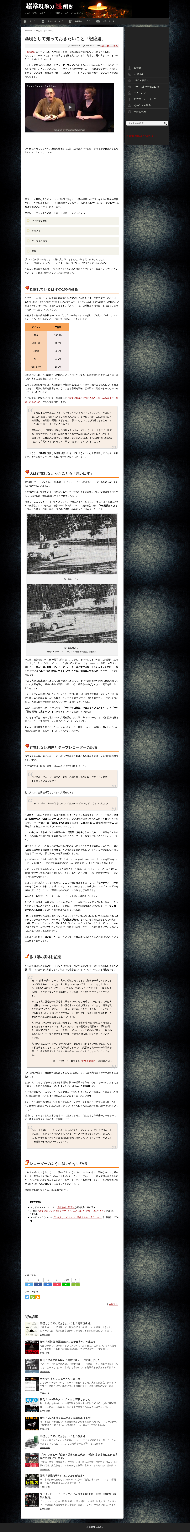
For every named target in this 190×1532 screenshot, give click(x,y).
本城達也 (113, 1304)
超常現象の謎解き (95, 1527)
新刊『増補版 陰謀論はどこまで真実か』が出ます (68, 1341)
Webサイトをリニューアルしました (60, 1378)
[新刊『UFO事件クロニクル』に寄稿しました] (32, 1405)
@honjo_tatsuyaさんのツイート (142, 136)
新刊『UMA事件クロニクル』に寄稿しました (65, 1417)
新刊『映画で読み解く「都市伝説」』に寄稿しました (70, 1360)
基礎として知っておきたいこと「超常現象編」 (66, 1323)
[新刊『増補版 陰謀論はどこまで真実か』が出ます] (32, 1347)
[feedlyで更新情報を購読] (32, 1297)
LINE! (66, 1280)
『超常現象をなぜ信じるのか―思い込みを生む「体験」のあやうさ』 (71, 1211)
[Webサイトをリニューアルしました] (32, 1384)
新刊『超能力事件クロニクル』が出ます (62, 1475)
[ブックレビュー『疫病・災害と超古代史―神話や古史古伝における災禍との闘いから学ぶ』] (32, 1460)
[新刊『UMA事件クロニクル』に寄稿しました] (32, 1423)
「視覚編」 (30, 52)
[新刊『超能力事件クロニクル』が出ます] (32, 1481)
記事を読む (45, 1335)
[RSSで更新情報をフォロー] (37, 1297)
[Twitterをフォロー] (27, 1297)
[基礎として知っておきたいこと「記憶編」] (47, 1284)
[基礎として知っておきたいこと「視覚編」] (32, 1442)
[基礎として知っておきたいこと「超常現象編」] (32, 1329)
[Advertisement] (72, 175)
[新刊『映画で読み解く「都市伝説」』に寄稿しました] (32, 1366)
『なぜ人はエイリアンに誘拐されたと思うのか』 (77, 1217)
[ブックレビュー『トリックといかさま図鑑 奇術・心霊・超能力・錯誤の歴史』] (32, 1500)
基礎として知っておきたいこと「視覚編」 (64, 1436)
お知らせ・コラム (109, 45)
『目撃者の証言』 (89, 1061)
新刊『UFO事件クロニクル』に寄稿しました (65, 1399)
